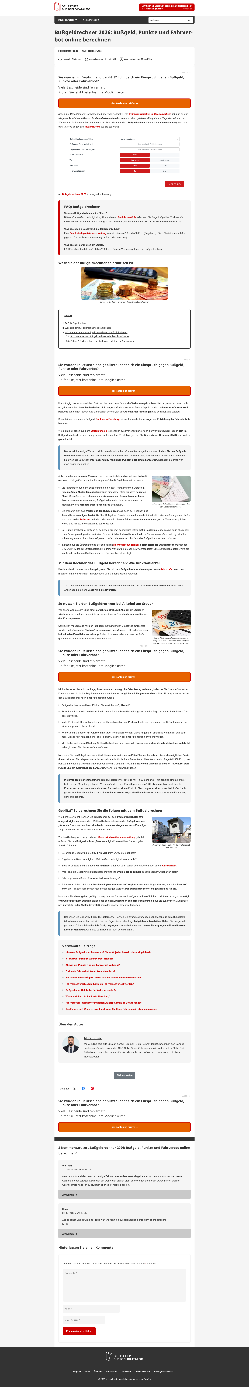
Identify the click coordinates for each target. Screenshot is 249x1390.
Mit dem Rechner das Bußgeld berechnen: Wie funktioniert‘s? (96, 332)
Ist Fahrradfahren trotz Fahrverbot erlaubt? (89, 958)
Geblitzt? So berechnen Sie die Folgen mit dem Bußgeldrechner (102, 341)
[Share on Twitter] (74, 1088)
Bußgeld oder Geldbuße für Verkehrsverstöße (90, 990)
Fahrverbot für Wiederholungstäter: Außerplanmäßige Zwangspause (103, 1002)
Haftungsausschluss (163, 1371)
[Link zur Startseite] (72, 6)
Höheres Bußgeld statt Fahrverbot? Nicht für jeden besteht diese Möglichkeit (108, 952)
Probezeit (84, 519)
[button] (166, 7)
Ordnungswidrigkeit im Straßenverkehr (150, 113)
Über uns (98, 1371)
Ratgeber (76, 1371)
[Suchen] (189, 20)
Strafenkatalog (99, 430)
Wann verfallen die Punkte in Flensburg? (87, 996)
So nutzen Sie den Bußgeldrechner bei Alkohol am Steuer (99, 336)
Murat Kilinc (146, 59)
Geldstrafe (166, 569)
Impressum (111, 1371)
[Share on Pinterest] (92, 1088)
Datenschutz (126, 1371)
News (87, 1371)
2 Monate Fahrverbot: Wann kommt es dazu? (90, 971)
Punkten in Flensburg (108, 419)
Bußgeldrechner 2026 (74, 194)
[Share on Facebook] (83, 1088)
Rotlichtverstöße (127, 217)
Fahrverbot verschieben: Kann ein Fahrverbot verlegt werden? (99, 983)
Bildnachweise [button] (124, 1075)
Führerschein (168, 865)
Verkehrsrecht (89, 20)
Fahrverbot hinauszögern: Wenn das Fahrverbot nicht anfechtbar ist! (103, 977)
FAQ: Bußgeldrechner (76, 323)
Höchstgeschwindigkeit (126, 544)
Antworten (68, 1194)
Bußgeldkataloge (66, 20)
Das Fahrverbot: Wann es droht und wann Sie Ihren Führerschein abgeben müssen (111, 1009)
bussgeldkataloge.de (68, 51)
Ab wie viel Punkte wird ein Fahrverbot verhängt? (92, 965)
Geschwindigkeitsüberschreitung (88, 233)
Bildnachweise (143, 1371)
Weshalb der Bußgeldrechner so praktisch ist (88, 327)
